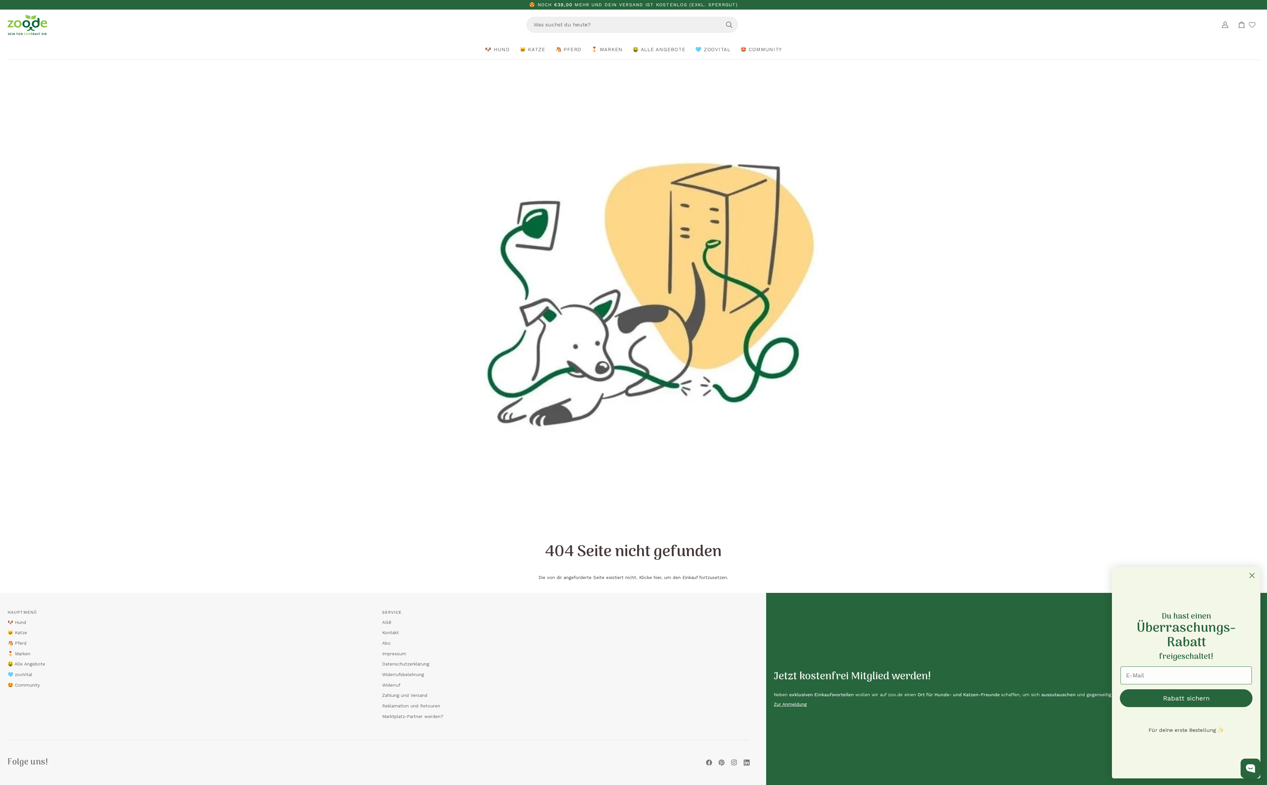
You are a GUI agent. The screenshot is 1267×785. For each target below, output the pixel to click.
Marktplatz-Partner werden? (412, 716)
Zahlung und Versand (404, 695)
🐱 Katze (17, 632)
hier (657, 577)
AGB (386, 622)
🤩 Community (24, 685)
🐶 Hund (17, 622)
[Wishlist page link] (1252, 24)
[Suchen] (729, 25)
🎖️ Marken (19, 653)
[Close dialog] (1252, 575)
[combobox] (632, 25)
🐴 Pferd (17, 643)
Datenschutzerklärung (405, 663)
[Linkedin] (747, 763)
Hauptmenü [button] (22, 612)
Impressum (394, 653)
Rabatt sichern (1186, 698)
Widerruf (391, 685)
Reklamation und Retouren (411, 705)
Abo (386, 643)
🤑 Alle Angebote (26, 663)
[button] (497, 50)
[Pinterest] (722, 763)
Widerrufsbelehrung (403, 674)
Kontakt (390, 632)
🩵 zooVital (20, 674)
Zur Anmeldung (790, 704)
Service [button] (392, 612)
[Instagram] (734, 763)
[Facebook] (709, 763)
